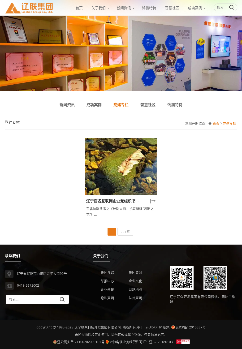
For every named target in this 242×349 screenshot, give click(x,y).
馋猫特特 (149, 7)
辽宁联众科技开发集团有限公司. (98, 327)
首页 (79, 7)
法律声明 (135, 298)
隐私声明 (107, 298)
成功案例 (195, 7)
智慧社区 (172, 7)
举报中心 (107, 281)
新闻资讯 (124, 7)
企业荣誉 (107, 289)
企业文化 (135, 281)
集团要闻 (135, 272)
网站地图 (135, 289)
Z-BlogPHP (154, 327)
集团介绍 (107, 272)
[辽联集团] (29, 7)
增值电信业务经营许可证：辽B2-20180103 (141, 342)
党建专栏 (121, 104)
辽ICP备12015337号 (191, 327)
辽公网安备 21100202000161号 (80, 342)
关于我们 (98, 7)
